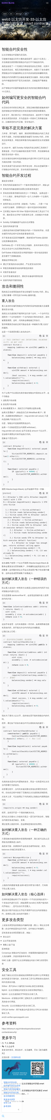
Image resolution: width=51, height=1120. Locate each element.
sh (26, 14)
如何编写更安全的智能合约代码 (12, 1085)
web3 (5, 14)
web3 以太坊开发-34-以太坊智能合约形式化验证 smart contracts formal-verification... (25, 1092)
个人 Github (9, 1043)
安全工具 (7, 1102)
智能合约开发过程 (11, 1092)
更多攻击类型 (9, 1099)
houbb (13, 33)
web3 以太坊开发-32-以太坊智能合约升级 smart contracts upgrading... (23, 1085)
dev (11, 14)
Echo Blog (8, 3)
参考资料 (7, 1106)
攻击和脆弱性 (9, 1096)
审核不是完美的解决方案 (12, 1089)
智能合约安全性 (10, 1082)
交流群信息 (16, 1057)
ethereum (19, 14)
